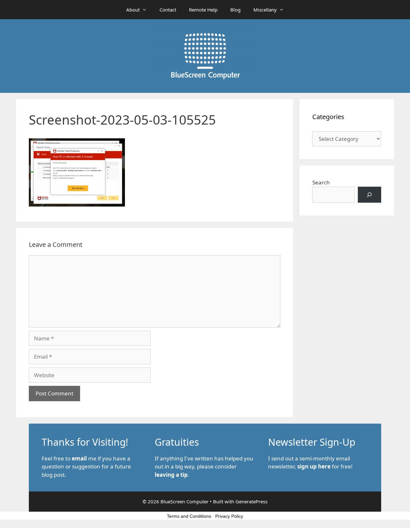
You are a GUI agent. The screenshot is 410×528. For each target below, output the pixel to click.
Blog (235, 9)
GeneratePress (251, 501)
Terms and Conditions (189, 516)
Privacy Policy (229, 516)
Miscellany (265, 9)
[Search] (369, 195)
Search (321, 182)
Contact (168, 9)
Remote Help (203, 9)
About (133, 9)
